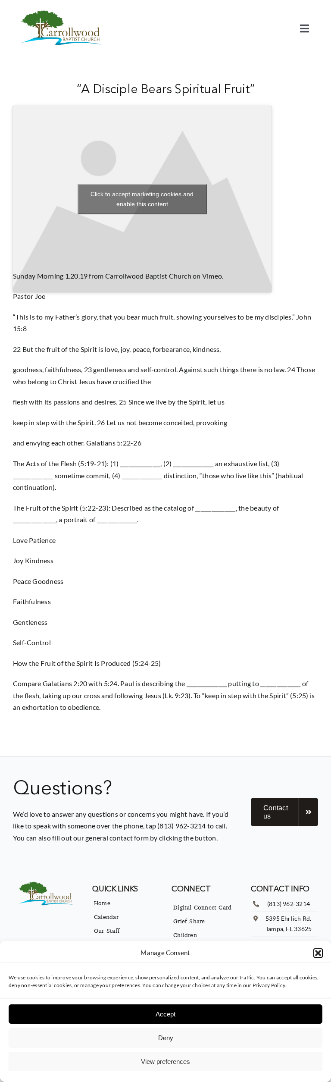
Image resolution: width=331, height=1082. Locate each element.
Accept (165, 1014)
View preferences (165, 1061)
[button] (318, 953)
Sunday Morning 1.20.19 (50, 276)
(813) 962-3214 (288, 903)
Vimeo (212, 276)
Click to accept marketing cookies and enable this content (142, 199)
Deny (165, 1037)
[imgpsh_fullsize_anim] (62, 12)
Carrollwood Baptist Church (148, 276)
